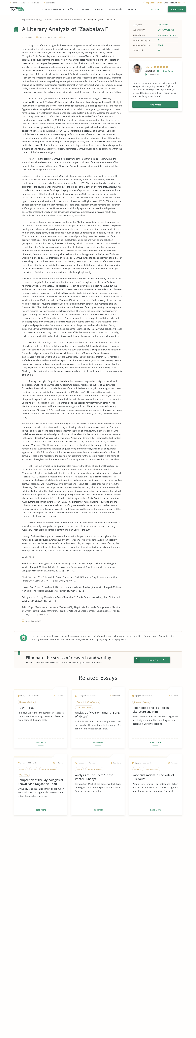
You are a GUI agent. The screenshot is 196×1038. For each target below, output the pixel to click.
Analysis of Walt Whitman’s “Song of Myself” (97, 714)
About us (99, 9)
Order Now (177, 9)
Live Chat (35, 3)
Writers (85, 9)
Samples (48, 20)
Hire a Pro (153, 659)
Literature (58, 20)
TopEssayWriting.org (32, 20)
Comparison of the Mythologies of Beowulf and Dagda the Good (40, 782)
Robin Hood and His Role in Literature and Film (150, 710)
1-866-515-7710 (19, 3)
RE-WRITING (26, 708)
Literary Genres (166, 29)
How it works (115, 9)
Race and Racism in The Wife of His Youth (153, 777)
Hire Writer (155, 104)
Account (155, 9)
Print (63, 37)
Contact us (50, 3)
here (179, 3)
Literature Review (73, 20)
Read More (40, 742)
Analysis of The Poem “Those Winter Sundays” (94, 777)
